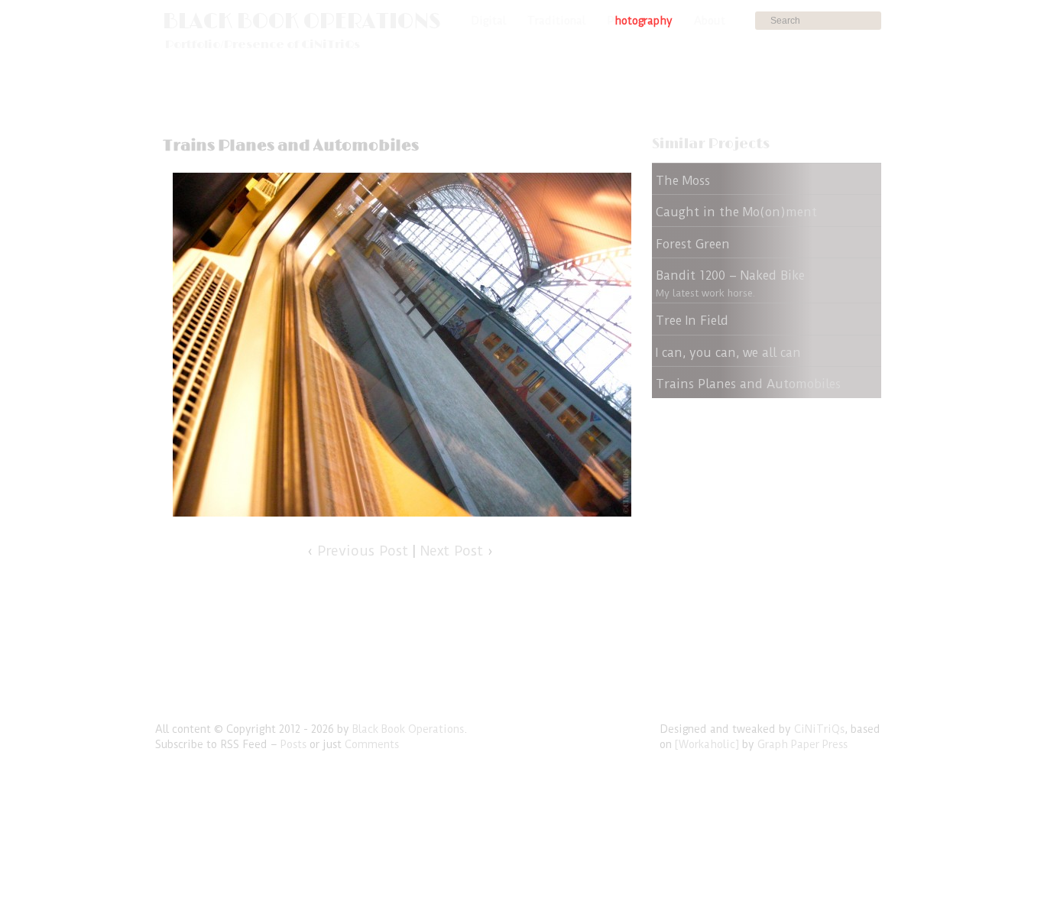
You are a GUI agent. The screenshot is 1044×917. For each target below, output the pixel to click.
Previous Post (362, 551)
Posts (293, 744)
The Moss (683, 180)
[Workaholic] (707, 744)
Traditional (556, 21)
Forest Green (693, 244)
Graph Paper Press (802, 744)
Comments (372, 744)
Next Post (451, 551)
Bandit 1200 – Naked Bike (730, 275)
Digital (488, 21)
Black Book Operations (302, 21)
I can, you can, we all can (728, 352)
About (709, 21)
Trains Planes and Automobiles (748, 384)
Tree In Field (692, 320)
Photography (640, 21)
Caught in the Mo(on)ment (736, 212)
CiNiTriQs (819, 729)
